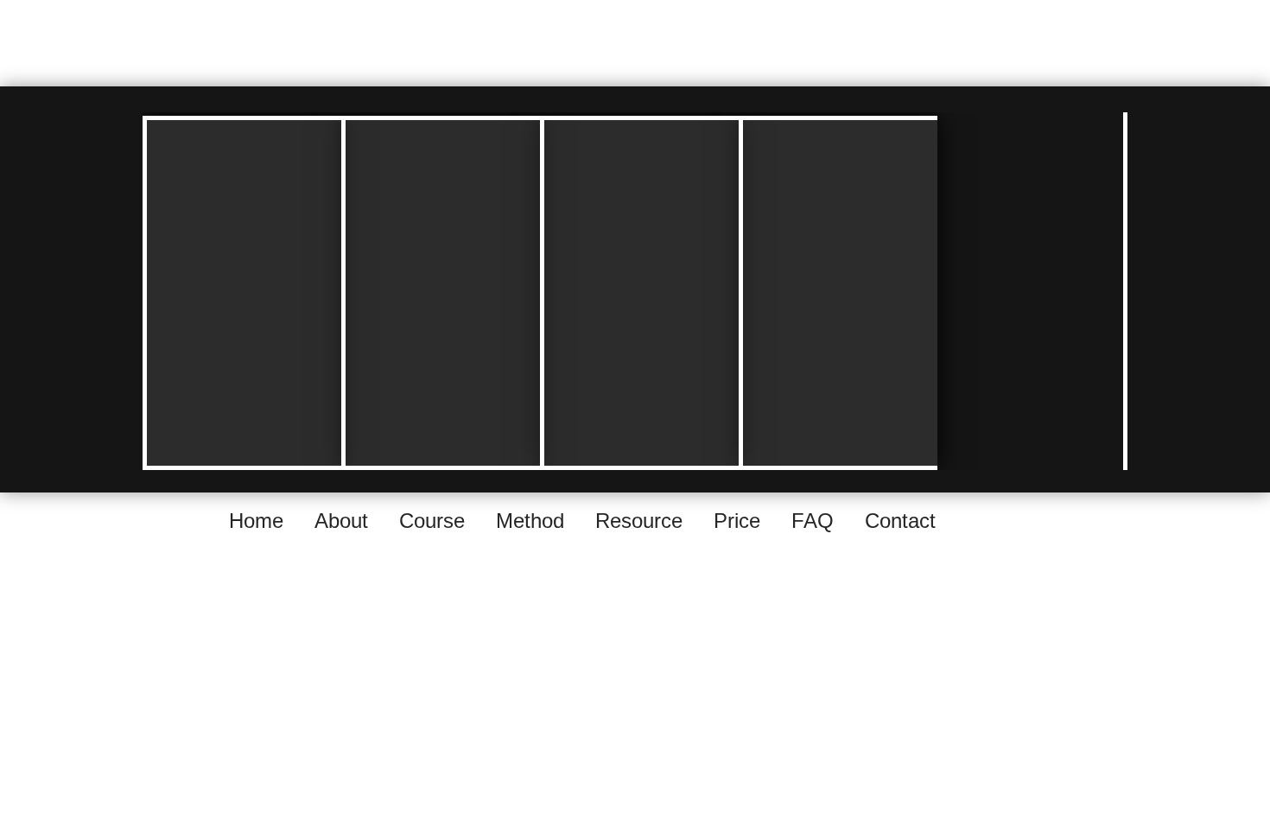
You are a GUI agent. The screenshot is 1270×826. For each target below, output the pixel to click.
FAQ (812, 520)
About (341, 520)
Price (737, 520)
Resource (639, 520)
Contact (900, 520)
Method (530, 520)
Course (432, 520)
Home (256, 520)
